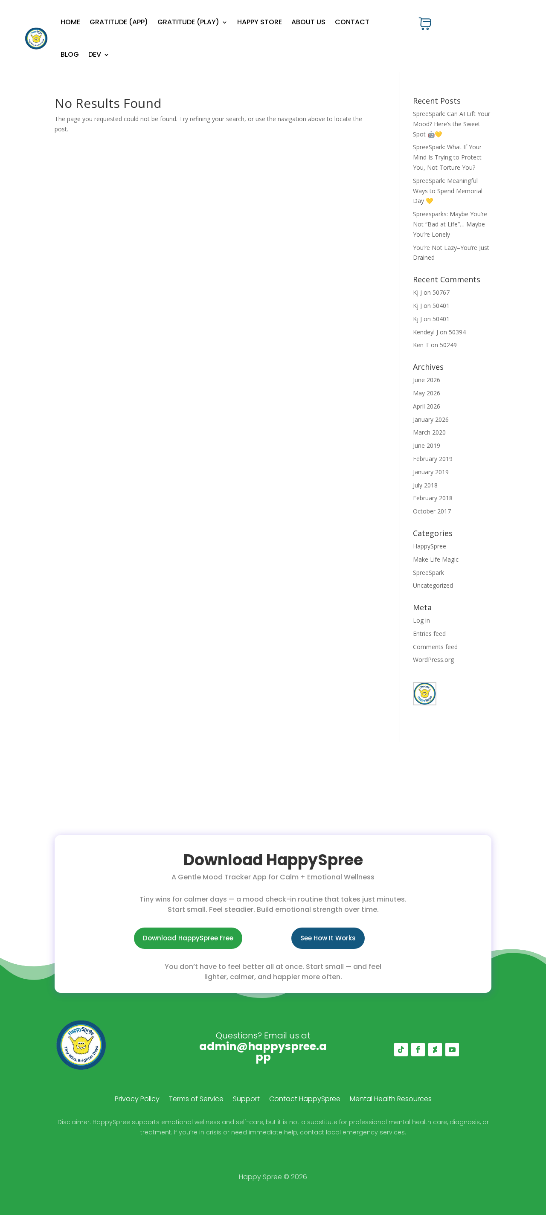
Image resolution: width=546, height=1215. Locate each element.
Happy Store (259, 22)
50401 (441, 306)
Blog (70, 54)
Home (70, 22)
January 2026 (431, 419)
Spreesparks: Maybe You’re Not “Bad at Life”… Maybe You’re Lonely (450, 224)
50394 (457, 332)
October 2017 (432, 511)
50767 (441, 292)
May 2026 (426, 393)
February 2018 (433, 498)
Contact (352, 22)
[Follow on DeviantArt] (435, 1049)
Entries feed (429, 633)
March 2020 (429, 432)
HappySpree (429, 546)
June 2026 (426, 380)
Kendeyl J (425, 332)
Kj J (417, 292)
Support (246, 1100)
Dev (94, 54)
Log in (421, 620)
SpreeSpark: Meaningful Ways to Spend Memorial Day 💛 (447, 191)
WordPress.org (433, 659)
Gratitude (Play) (188, 22)
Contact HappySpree (304, 1100)
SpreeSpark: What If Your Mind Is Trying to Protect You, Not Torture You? (447, 157)
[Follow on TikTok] (401, 1049)
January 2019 (431, 472)
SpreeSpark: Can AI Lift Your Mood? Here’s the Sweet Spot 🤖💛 (451, 124)
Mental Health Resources (391, 1100)
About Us (308, 22)
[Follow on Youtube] (452, 1049)
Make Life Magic (436, 559)
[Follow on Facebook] (418, 1049)
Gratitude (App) (119, 22)
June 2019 (426, 445)
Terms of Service (196, 1100)
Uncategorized (433, 585)
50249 (448, 345)
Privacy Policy (137, 1100)
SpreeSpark (428, 572)
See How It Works (328, 938)
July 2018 (425, 485)
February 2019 (433, 459)
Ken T (421, 345)
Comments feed (435, 647)
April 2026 (426, 406)
